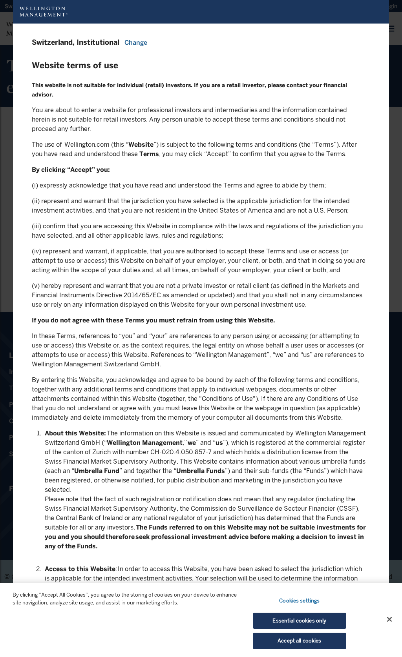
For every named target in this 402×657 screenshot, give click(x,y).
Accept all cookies (299, 641)
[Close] (389, 619)
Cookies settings (299, 601)
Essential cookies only (299, 621)
